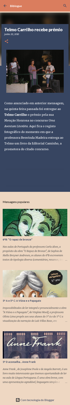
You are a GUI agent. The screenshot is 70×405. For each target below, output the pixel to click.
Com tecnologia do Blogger (37, 400)
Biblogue (16, 6)
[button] (6, 41)
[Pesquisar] (65, 5)
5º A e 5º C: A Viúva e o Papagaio (22, 300)
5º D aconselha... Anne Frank (19, 361)
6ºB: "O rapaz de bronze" (17, 239)
